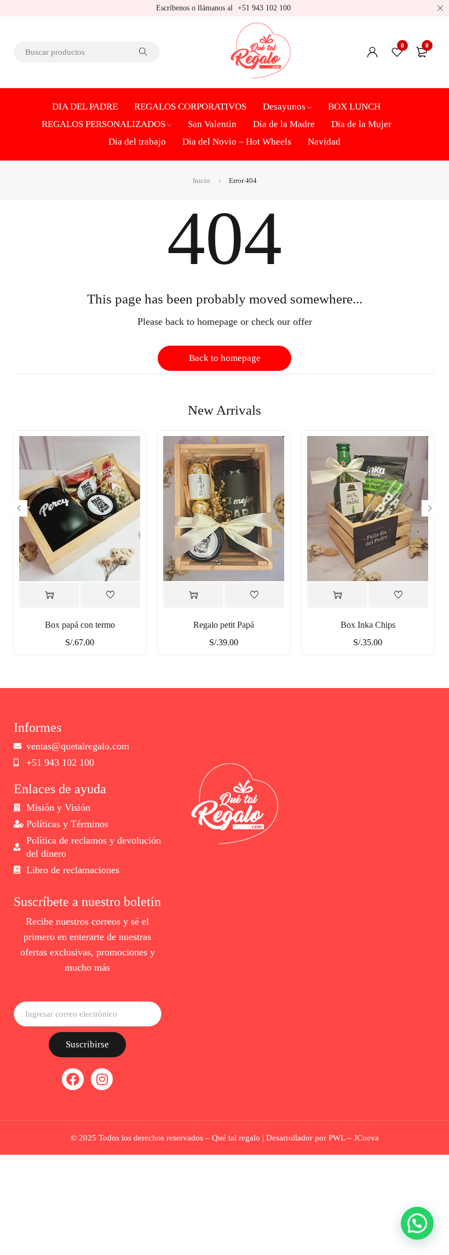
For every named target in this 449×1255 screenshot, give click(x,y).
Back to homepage (225, 358)
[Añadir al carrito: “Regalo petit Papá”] (193, 595)
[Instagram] (102, 1079)
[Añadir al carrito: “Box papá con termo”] (49, 595)
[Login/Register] (372, 52)
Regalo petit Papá (223, 624)
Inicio (201, 180)
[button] (417, 1223)
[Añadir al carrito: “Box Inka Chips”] (337, 595)
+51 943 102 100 (264, 8)
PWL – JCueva (354, 1137)
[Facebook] (73, 1079)
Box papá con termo (80, 624)
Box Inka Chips (368, 624)
